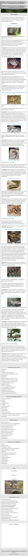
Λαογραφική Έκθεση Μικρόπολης (7, 388)
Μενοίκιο (3, 444)
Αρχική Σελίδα (4, 369)
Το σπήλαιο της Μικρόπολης (6, 385)
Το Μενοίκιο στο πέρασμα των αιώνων (8, 454)
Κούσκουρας (3, 451)
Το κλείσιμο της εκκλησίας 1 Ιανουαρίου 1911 (9, 381)
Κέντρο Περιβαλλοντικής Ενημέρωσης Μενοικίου (10, 448)
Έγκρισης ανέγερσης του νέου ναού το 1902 (9, 379)
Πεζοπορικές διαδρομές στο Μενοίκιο (8, 450)
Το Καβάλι (3, 404)
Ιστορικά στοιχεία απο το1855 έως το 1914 (9, 378)
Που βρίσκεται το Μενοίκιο (6, 447)
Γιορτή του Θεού (4, 407)
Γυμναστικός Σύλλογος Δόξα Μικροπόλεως (9, 500)
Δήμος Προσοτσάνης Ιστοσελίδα (7, 511)
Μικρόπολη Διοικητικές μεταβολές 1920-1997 (9, 373)
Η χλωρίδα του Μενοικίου (6, 457)
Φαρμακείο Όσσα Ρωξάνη (6, 518)
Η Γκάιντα (3, 400)
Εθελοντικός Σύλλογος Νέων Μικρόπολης (9, 393)
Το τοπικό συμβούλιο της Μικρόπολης (8, 387)
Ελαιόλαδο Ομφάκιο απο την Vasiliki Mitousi (9, 517)
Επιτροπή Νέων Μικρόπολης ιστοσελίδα (8, 505)
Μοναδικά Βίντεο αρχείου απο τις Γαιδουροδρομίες (10, 423)
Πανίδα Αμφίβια (4, 461)
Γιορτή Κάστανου (4, 409)
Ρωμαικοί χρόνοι (4, 375)
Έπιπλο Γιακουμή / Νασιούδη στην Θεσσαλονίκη (10, 520)
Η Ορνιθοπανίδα (4, 458)
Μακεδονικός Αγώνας (5, 384)
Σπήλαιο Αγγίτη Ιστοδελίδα (6, 515)
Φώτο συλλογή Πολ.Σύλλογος (6, 432)
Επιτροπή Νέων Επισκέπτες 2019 (7, 428)
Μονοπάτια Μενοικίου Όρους (6, 509)
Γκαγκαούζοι (3, 376)
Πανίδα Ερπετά (14, 14)
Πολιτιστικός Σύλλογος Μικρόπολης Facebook (9, 502)
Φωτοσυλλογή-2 (4, 438)
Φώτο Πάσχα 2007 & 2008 (6, 435)
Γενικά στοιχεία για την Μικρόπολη (7, 372)
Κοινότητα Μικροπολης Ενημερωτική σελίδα (9, 508)
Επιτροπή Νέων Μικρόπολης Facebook (8, 503)
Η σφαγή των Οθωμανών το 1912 (7, 382)
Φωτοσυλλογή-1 (4, 436)
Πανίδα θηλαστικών (5, 460)
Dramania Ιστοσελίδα (5, 514)
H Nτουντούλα (4, 416)
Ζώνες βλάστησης (4, 455)
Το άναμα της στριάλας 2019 (6, 426)
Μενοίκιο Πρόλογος (5, 445)
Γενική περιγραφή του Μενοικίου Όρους (8, 452)
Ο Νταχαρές (3, 401)
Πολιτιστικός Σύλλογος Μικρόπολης (8, 391)
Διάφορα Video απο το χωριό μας (7, 431)
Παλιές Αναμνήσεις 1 (5, 422)
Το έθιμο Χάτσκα (4, 410)
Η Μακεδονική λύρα (5, 403)
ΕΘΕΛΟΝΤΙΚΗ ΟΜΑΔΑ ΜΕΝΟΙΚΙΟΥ (8, 506)
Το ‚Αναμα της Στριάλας (5, 406)
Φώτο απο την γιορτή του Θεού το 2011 (8, 425)
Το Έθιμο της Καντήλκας (5, 412)
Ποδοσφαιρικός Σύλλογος (6, 390)
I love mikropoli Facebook (6, 499)
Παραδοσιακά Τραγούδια (6, 398)
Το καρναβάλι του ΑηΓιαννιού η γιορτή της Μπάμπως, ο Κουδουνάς (13, 413)
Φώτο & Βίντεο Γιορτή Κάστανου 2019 (8, 429)
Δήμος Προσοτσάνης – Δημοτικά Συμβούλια (9, 512)
